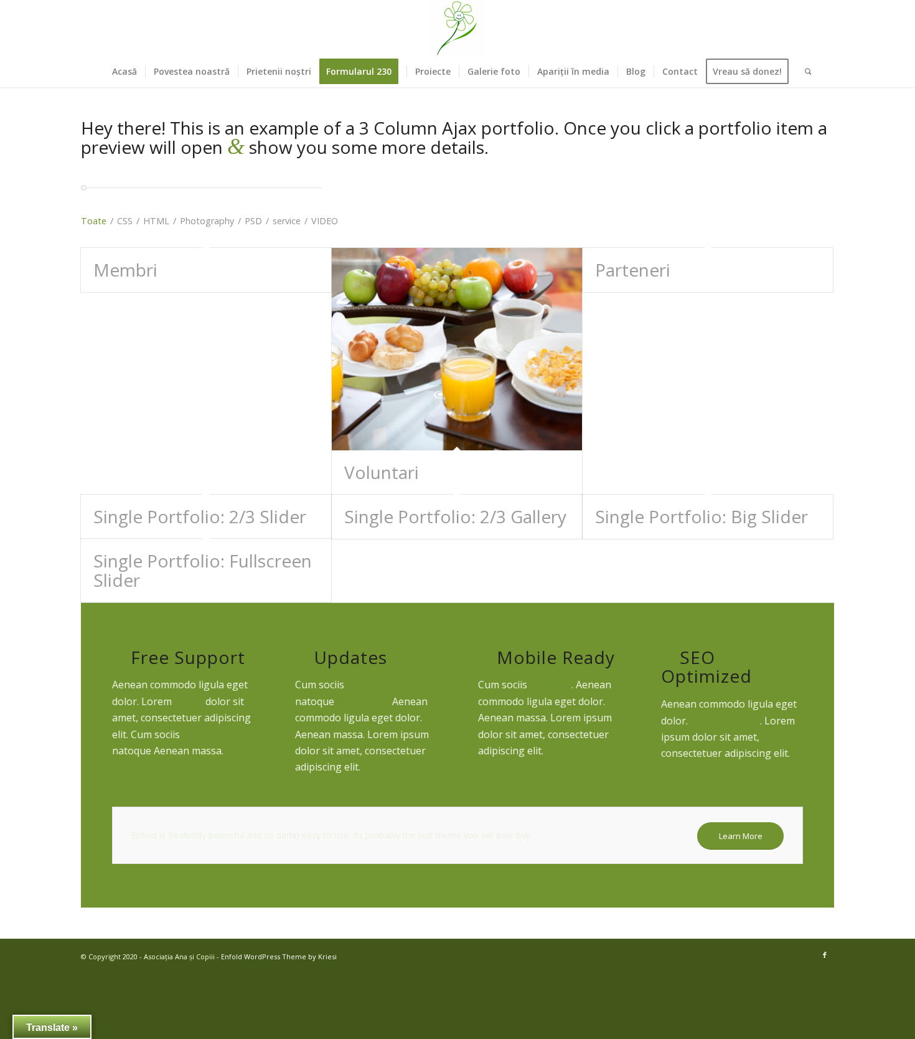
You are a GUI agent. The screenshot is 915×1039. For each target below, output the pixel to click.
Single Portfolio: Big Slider (701, 516)
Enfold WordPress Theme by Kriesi (279, 956)
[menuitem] (124, 71)
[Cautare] (804, 71)
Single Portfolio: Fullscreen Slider (202, 570)
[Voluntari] (457, 349)
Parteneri (632, 270)
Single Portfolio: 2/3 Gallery (455, 516)
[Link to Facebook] (824, 955)
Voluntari (381, 472)
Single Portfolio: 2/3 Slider (199, 516)
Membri (125, 270)
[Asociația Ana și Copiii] (457, 28)
